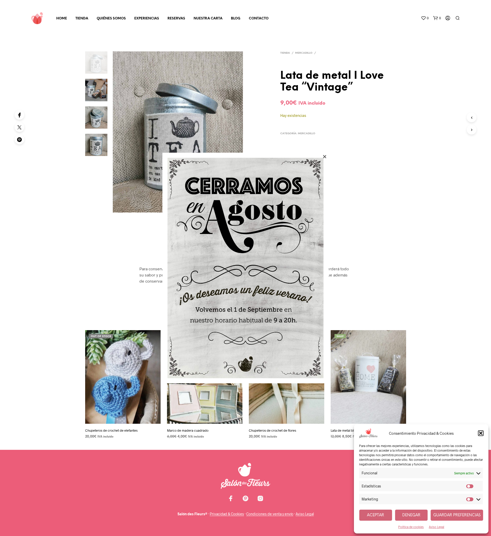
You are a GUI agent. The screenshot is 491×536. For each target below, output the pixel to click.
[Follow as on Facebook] (231, 498)
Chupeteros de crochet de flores (272, 430)
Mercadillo (304, 53)
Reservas (176, 18)
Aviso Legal (436, 527)
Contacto (259, 18)
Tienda (81, 18)
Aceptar (375, 515)
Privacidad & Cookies (227, 514)
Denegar (411, 515)
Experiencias (146, 18)
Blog (235, 18)
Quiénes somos (111, 18)
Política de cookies (411, 527)
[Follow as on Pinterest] (245, 498)
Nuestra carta (208, 18)
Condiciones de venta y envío (269, 514)
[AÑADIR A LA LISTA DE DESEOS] (123, 420)
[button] (480, 433)
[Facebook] (19, 115)
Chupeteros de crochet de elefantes (111, 430)
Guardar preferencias (457, 515)
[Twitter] (19, 127)
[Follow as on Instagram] (260, 498)
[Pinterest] (19, 139)
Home (61, 18)
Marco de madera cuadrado (187, 430)
